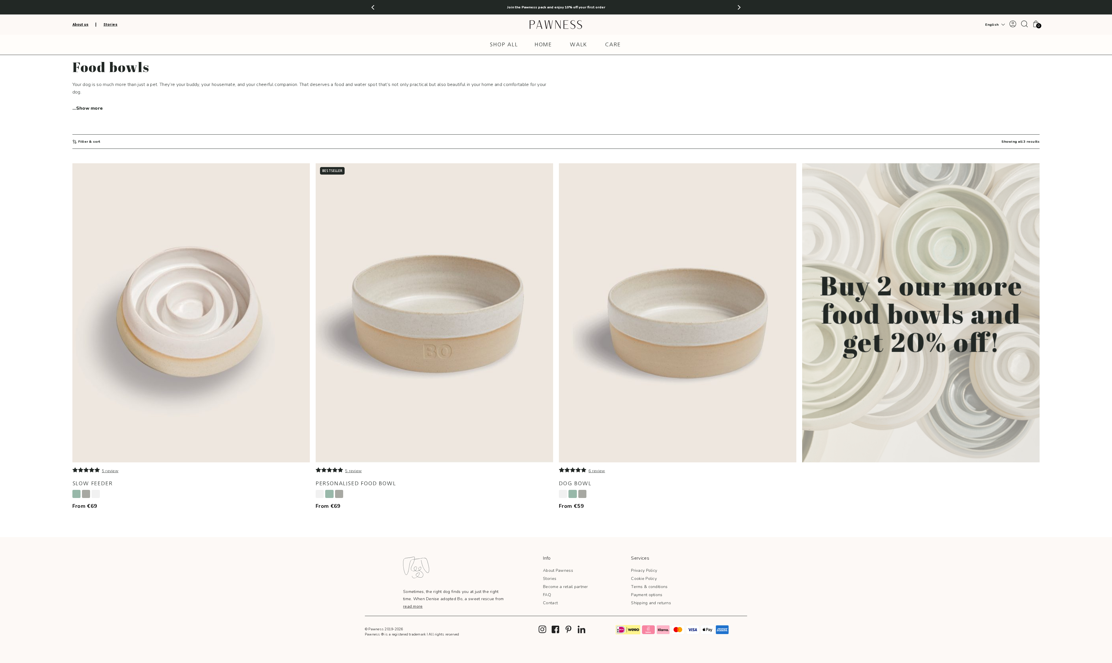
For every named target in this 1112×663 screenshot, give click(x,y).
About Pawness (558, 570)
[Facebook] (555, 629)
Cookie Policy (644, 578)
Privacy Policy (644, 570)
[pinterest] (568, 629)
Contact (550, 603)
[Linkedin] (581, 629)
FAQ (547, 595)
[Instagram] (542, 629)
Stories (549, 578)
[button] (372, 7)
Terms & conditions (649, 586)
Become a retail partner (565, 586)
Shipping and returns (651, 603)
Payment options (646, 595)
